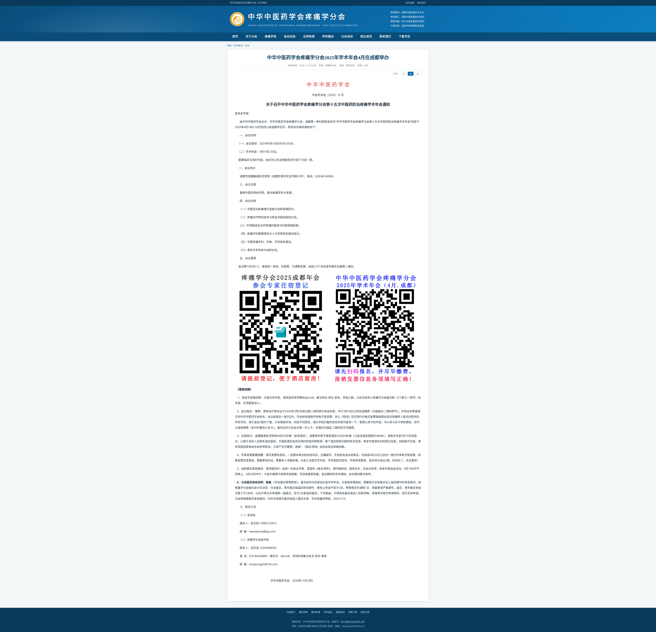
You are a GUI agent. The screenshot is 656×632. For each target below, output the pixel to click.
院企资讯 (366, 36)
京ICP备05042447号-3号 (352, 621)
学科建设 (328, 36)
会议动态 (290, 36)
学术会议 (238, 45)
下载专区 (404, 36)
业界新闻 (309, 36)
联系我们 (421, 2)
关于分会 (251, 36)
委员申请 (315, 612)
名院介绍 (364, 612)
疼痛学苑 (270, 36)
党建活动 (340, 612)
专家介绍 (352, 612)
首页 (235, 36)
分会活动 (347, 36)
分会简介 (291, 612)
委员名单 (303, 612)
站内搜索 (410, 2)
